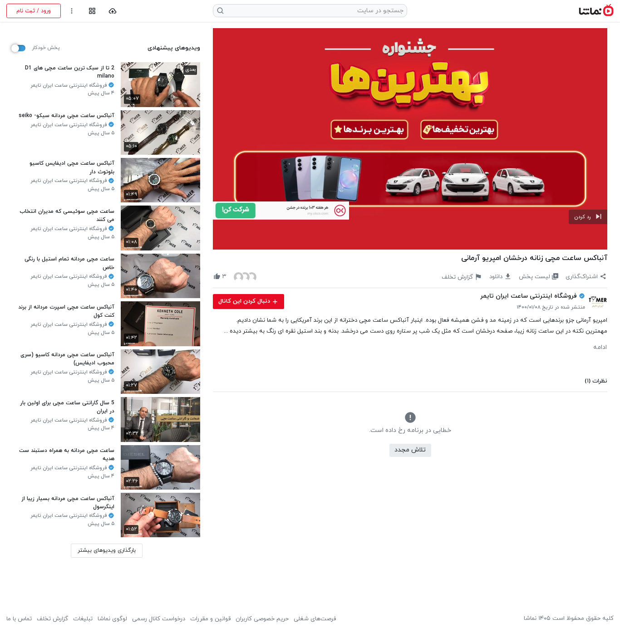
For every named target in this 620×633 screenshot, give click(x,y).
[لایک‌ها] (245, 276)
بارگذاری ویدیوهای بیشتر (107, 550)
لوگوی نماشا (112, 619)
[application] (410, 139)
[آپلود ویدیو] (113, 11)
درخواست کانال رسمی (158, 619)
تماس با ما (19, 619)
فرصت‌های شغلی (315, 619)
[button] (588, 217)
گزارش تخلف (52, 619)
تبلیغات (83, 619)
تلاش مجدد (410, 450)
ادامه (600, 347)
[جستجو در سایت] (220, 10)
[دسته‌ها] (92, 11)
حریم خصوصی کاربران (262, 619)
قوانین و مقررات (210, 619)
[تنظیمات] (72, 11)
